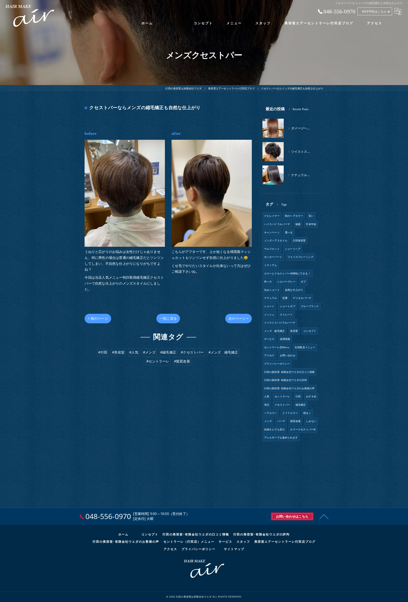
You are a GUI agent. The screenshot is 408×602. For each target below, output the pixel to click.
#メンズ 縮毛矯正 (223, 352)
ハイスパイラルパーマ (277, 224)
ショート (269, 306)
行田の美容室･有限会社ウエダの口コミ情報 (289, 372)
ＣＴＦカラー (290, 413)
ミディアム (270, 265)
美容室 (294, 331)
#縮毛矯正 (168, 352)
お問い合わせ (287, 355)
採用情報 (285, 339)
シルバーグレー (286, 281)
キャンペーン (272, 232)
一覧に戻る (168, 318)
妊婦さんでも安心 (274, 429)
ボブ (303, 281)
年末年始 (311, 224)
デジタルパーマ (302, 298)
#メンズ (149, 352)
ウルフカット (272, 249)
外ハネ (268, 281)
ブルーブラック (310, 306)
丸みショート (272, 290)
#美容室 (118, 352)
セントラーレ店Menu (276, 347)
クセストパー (282, 405)
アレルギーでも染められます (281, 437)
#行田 (102, 352)
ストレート (286, 314)
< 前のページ (98, 318)
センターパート (273, 257)
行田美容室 (299, 240)
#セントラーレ (157, 361)
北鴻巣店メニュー (305, 347)
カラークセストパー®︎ (303, 429)
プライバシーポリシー (277, 363)
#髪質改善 (182, 361)
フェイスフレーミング (300, 257)
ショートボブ (287, 306)
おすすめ (311, 396)
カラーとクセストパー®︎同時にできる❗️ (287, 273)
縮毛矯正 (301, 405)
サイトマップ (234, 549)
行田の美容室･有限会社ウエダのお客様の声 (289, 388)
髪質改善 (295, 421)
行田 (298, 396)
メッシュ (269, 314)
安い (311, 216)
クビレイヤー (272, 216)
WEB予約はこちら (374, 11)
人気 (266, 396)
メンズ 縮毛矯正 (274, 331)
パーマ (281, 421)
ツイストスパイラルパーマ (279, 322)
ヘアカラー (270, 413)
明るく (307, 413)
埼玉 (266, 405)
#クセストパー (192, 352)
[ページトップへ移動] (324, 516)
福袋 (297, 224)
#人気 (133, 352)
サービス (269, 339)
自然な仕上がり (294, 290)
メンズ (268, 421)
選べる (289, 232)
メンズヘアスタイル (276, 240)
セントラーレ (282, 396)
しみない (311, 421)
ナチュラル (270, 298)
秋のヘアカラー (294, 216)
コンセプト (309, 331)
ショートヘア (292, 249)
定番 (285, 298)
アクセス (269, 355)
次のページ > (238, 318)
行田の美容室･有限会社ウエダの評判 (285, 380)
